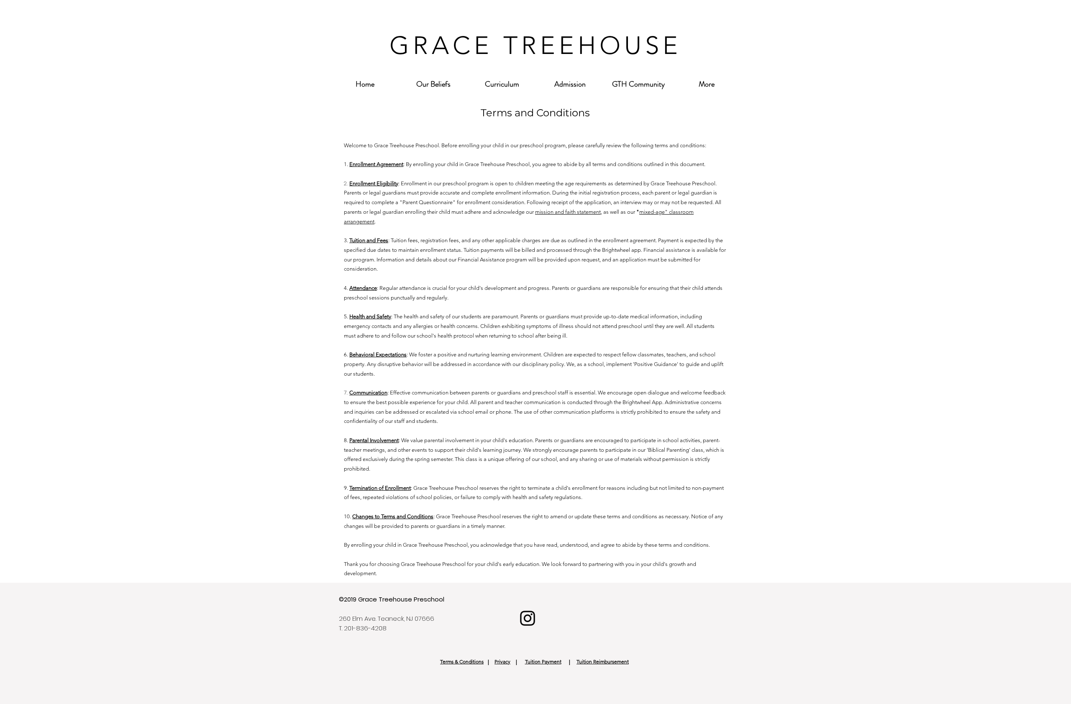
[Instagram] (528, 618)
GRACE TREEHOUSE (535, 45)
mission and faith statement (568, 212)
